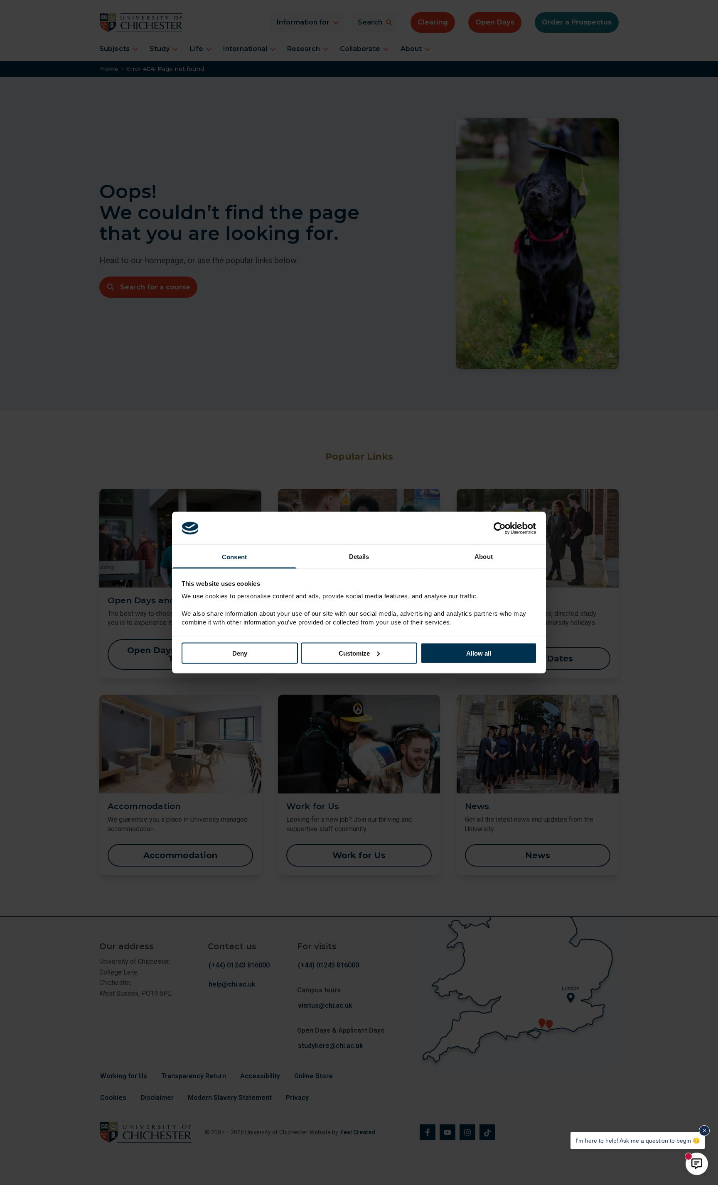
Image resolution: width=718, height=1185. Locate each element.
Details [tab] (359, 556)
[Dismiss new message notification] (704, 1130)
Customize (354, 652)
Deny (239, 652)
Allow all (478, 652)
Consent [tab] (234, 557)
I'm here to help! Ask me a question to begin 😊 (640, 1140)
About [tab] (484, 556)
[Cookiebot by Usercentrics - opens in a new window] (500, 528)
